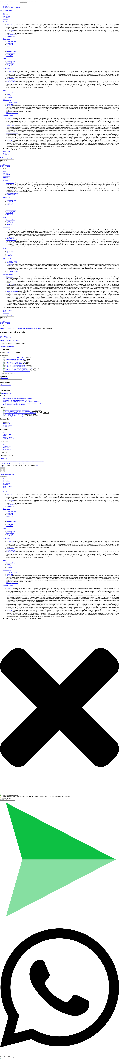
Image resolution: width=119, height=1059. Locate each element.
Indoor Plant (9, 95)
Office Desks (6, 68)
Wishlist (5, 435)
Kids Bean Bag (10, 30)
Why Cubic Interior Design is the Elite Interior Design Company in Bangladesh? (23, 403)
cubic (3, 336)
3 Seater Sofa (9, 44)
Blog (4, 153)
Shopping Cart (7, 434)
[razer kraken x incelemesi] (59, 1058)
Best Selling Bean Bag (12, 34)
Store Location (7, 446)
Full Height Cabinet (11, 102)
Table (4, 48)
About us (5, 14)
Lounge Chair (10, 63)
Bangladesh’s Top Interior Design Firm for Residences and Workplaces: (21, 401)
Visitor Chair (9, 64)
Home (4, 13)
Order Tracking (7, 449)
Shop (4, 328)
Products (5, 19)
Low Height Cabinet (11, 104)
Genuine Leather (10, 36)
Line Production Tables (12, 133)
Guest (7, 474)
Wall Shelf (9, 105)
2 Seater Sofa (9, 43)
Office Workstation (11, 81)
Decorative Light (10, 93)
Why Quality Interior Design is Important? (14, 404)
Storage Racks (10, 125)
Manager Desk (10, 78)
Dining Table (9, 54)
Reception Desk (10, 80)
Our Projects (6, 17)
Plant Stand (9, 97)
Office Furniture (10, 328)
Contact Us (6, 154)
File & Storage (7, 100)
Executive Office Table (34, 328)
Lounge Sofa (9, 46)
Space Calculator (7, 151)
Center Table (9, 56)
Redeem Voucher (7, 437)
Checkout (5, 432)
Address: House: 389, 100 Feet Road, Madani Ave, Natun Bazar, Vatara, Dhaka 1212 (22, 461)
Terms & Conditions (8, 438)
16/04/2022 (5, 338)
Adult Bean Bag (10, 24)
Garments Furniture (8, 115)
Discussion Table (10, 53)
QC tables (9, 140)
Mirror (8, 94)
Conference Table (11, 51)
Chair (4, 58)
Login (1, 466)
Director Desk (10, 71)
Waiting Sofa (6, 39)
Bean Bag (5, 21)
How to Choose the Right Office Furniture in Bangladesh (18, 398)
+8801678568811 (4, 458)
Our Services (6, 16)
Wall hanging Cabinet (12, 113)
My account (6, 447)
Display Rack (9, 118)
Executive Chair (10, 61)
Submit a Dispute (7, 423)
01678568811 (23, 2)
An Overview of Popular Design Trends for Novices (16, 400)
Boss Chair (9, 65)
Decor (4, 90)
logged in (9, 352)
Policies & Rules (7, 425)
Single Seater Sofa (11, 41)
